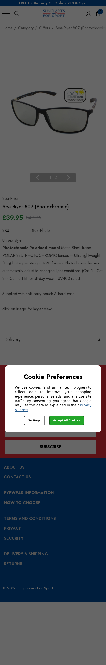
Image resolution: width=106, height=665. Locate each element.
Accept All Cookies (66, 420)
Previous (38, 178)
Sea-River (10, 198)
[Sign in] (88, 13)
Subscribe (50, 447)
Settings (34, 420)
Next (68, 178)
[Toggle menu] (6, 13)
